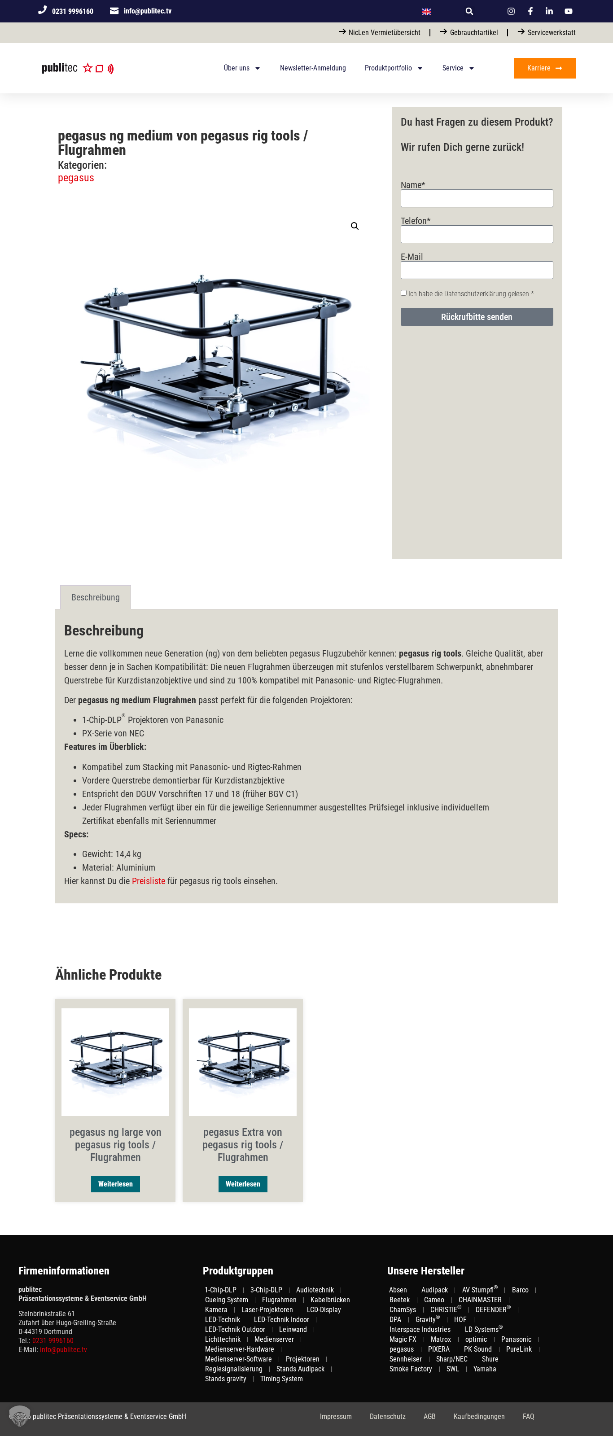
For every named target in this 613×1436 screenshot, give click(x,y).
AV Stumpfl (480, 1289)
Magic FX (403, 1339)
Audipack (434, 1290)
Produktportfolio (388, 68)
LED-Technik (222, 1319)
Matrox (441, 1339)
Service (453, 68)
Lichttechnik (223, 1339)
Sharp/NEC (452, 1359)
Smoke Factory (411, 1369)
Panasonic (516, 1339)
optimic (476, 1339)
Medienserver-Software (238, 1359)
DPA (395, 1319)
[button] (469, 11)
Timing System (281, 1379)
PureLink (519, 1349)
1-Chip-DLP (220, 1290)
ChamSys (403, 1309)
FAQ (528, 1416)
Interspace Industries (420, 1329)
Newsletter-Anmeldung (313, 68)
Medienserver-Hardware (239, 1349)
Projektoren (303, 1359)
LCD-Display (324, 1309)
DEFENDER (493, 1309)
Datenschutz (388, 1416)
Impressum (336, 1416)
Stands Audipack (300, 1369)
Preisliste (148, 881)
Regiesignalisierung (234, 1369)
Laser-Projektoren (267, 1309)
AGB (430, 1416)
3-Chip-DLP (266, 1290)
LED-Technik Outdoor (235, 1329)
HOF (460, 1319)
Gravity (428, 1319)
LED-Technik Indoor (281, 1319)
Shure (490, 1359)
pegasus (76, 177)
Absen (398, 1290)
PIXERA (439, 1349)
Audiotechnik (315, 1290)
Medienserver (274, 1339)
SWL (453, 1369)
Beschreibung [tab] (95, 597)
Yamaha (484, 1369)
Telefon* (416, 220)
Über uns (237, 68)
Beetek (400, 1300)
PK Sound (478, 1349)
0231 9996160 (53, 1340)
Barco (520, 1290)
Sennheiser (406, 1359)
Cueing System (226, 1300)
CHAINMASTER (480, 1300)
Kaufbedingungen (479, 1416)
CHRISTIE (445, 1309)
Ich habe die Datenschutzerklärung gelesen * (471, 293)
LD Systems (484, 1329)
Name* (413, 184)
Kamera (216, 1309)
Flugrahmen (279, 1300)
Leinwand (293, 1329)
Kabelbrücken (330, 1300)
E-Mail (412, 256)
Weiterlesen (115, 1184)
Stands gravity (225, 1379)
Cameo (434, 1300)
